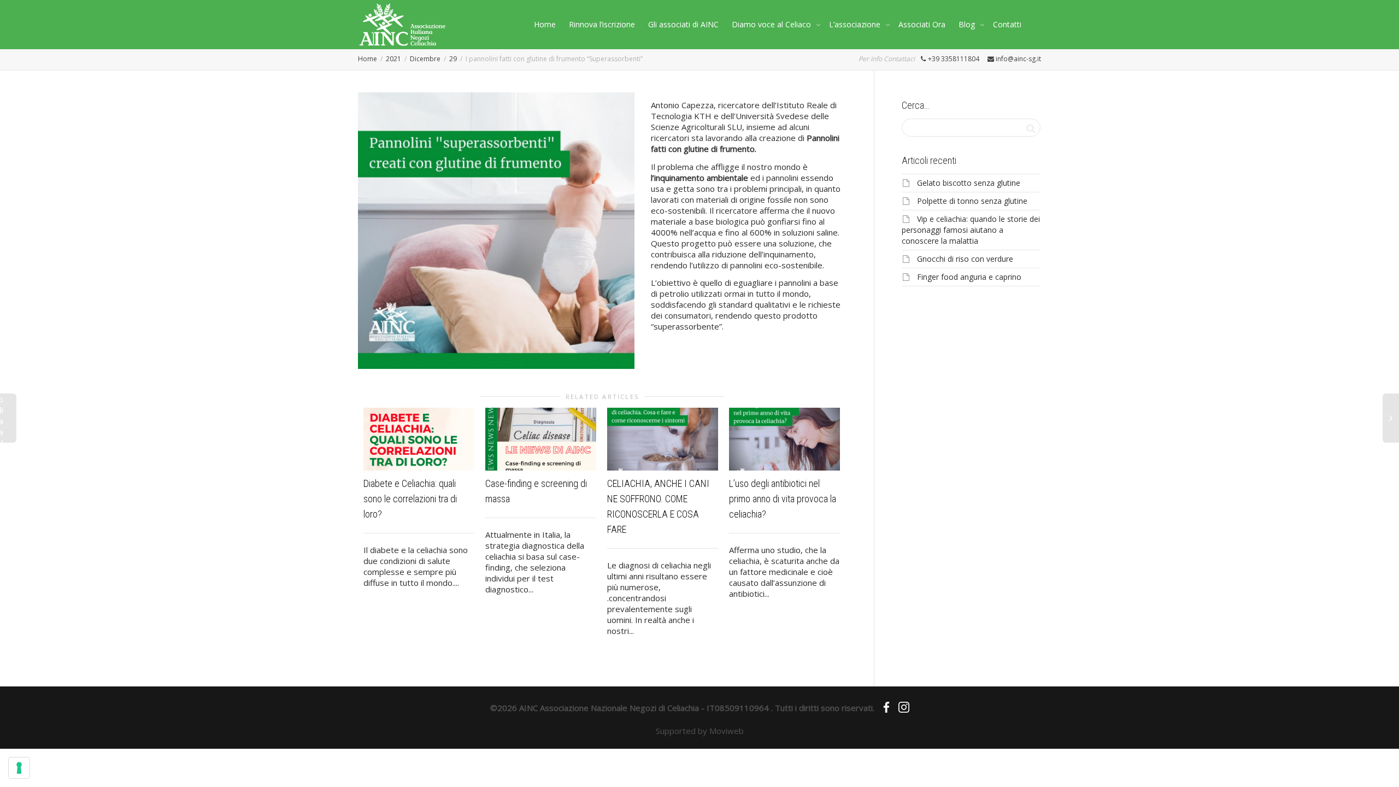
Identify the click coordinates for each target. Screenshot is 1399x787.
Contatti (1007, 24)
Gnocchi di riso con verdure (965, 259)
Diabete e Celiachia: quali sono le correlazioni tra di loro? (410, 499)
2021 (393, 58)
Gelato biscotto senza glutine (968, 183)
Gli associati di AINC (683, 24)
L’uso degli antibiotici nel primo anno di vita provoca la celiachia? (782, 499)
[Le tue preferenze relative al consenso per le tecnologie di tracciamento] (19, 767)
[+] (418, 439)
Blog (968, 24)
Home (545, 24)
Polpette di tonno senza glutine (972, 201)
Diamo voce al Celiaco (772, 24)
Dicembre (425, 58)
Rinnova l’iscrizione (602, 24)
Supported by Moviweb (700, 730)
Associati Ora (921, 24)
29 (453, 58)
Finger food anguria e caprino (969, 277)
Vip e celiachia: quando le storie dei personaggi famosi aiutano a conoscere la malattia (971, 230)
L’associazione (856, 24)
